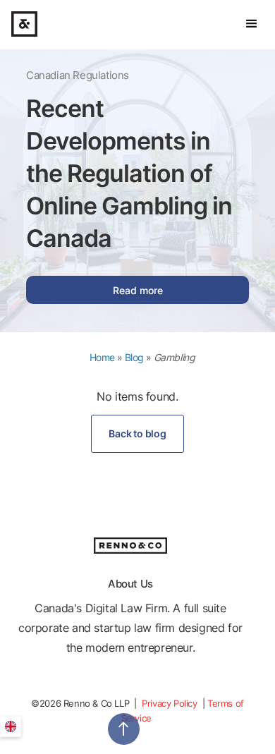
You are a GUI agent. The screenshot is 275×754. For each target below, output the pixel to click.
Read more (138, 290)
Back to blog (137, 433)
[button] (251, 24)
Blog (134, 357)
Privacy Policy (171, 703)
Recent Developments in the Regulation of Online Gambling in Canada (129, 173)
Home (102, 357)
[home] (24, 24)
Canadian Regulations (77, 75)
